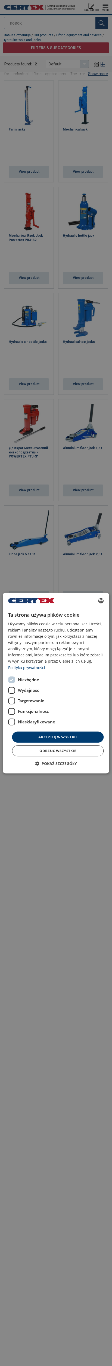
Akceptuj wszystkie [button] (57, 736)
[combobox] (101, 600)
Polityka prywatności (26, 667)
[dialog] (56, 683)
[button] (56, 763)
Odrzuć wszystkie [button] (57, 750)
